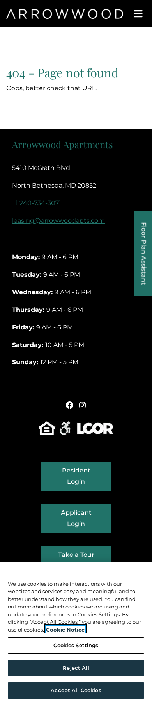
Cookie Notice (65, 629)
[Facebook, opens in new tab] (70, 405)
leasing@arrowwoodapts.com (58, 220)
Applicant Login (86, 518)
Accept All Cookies (76, 690)
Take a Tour (76, 554)
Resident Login (86, 476)
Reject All (76, 668)
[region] (76, 633)
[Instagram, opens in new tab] (82, 405)
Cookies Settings (75, 645)
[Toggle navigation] (138, 14)
